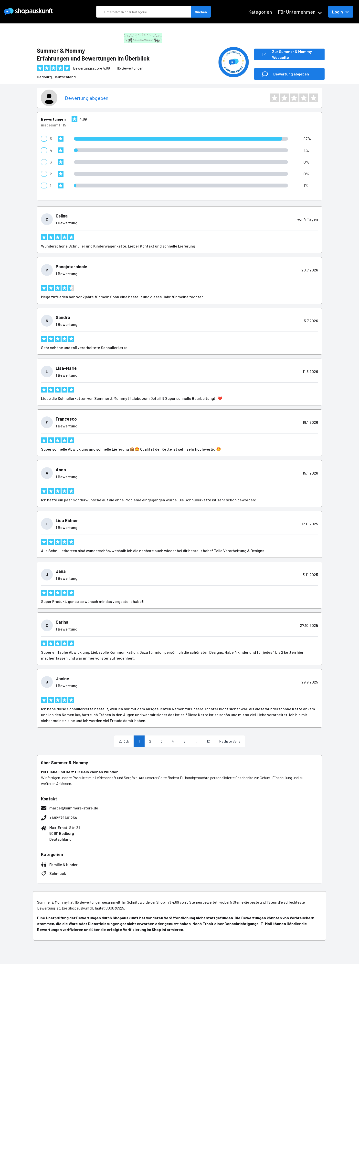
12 (208, 741)
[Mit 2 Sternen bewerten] (284, 97)
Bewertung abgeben (86, 98)
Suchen (201, 12)
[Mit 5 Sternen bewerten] (313, 97)
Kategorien (260, 12)
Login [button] (337, 11)
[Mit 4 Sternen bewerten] (303, 97)
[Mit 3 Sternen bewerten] (294, 97)
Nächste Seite (229, 741)
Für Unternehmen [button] (297, 12)
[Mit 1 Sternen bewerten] (274, 97)
